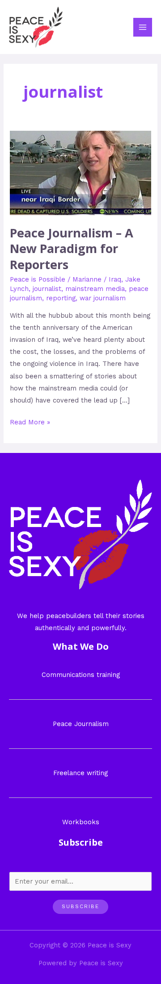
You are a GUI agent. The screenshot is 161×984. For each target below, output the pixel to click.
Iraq (115, 279)
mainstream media (95, 289)
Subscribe (80, 906)
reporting (61, 298)
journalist (47, 289)
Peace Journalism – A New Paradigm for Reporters (71, 248)
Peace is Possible (37, 279)
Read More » (30, 421)
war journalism (103, 298)
